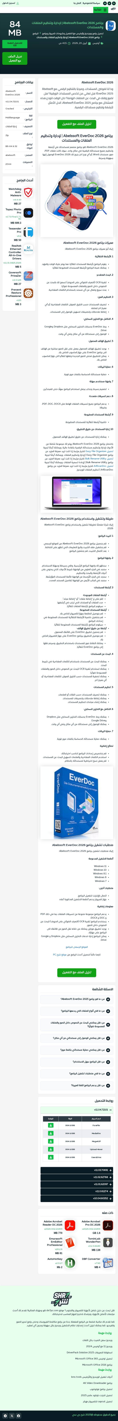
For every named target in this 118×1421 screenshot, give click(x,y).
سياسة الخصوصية (91, 3)
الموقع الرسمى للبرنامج (77, 947)
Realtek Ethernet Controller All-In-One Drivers (15, 252)
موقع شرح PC (60, 955)
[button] (100, 10)
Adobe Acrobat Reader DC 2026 (52, 1223)
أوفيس (96, 43)
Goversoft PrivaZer (15, 274)
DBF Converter (91, 1259)
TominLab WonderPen (93, 1240)
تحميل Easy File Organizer (99, 451)
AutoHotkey (54, 1259)
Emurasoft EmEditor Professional (54, 1242)
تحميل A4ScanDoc (103, 466)
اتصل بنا (77, 3)
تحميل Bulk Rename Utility (99, 459)
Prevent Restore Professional (13, 293)
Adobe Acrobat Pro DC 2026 (91, 1223)
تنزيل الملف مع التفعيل (15, 58)
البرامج (35, 33)
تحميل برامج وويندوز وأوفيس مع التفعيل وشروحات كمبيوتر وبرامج (72, 33)
